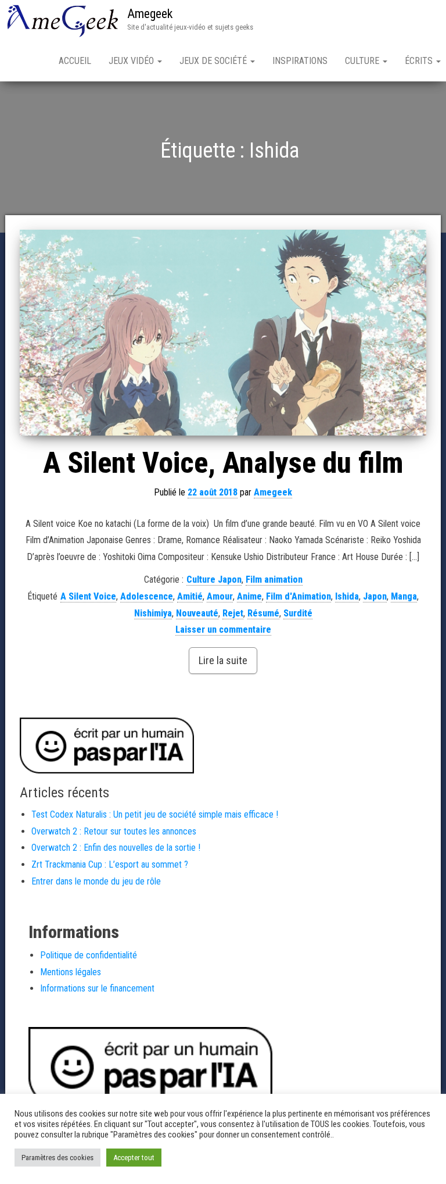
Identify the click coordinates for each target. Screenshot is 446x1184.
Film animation (274, 579)
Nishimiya (153, 613)
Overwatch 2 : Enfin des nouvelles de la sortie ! (115, 847)
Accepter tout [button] (133, 1157)
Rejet (232, 613)
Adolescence (146, 596)
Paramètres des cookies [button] (57, 1157)
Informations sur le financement (97, 988)
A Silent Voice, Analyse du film (223, 463)
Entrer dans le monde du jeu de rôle (96, 881)
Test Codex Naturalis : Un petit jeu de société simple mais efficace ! (154, 814)
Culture (363, 60)
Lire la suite (223, 660)
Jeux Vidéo (132, 60)
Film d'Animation (298, 596)
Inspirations (300, 60)
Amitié (190, 596)
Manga (404, 596)
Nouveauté (197, 613)
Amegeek (149, 13)
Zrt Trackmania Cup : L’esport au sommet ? (109, 864)
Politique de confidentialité (88, 955)
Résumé (263, 613)
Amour (220, 596)
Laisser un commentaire (223, 629)
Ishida (347, 596)
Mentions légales (70, 972)
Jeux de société (214, 60)
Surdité (297, 613)
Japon (375, 596)
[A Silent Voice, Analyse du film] (223, 333)
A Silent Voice (88, 596)
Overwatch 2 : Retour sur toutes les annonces (113, 831)
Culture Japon (214, 579)
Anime (249, 596)
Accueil (75, 60)
